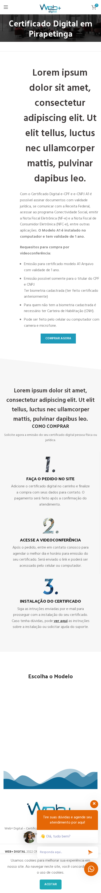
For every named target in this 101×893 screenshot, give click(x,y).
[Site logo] (51, 7)
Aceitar (50, 884)
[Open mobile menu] (6, 7)
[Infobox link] (50, 482)
